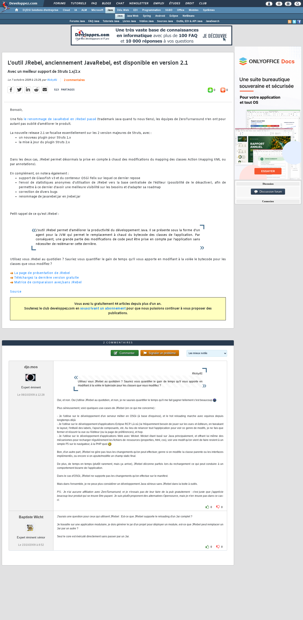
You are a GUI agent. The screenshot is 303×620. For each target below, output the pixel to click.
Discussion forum (270, 191)
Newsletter (138, 3)
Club (203, 3)
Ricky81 (52, 80)
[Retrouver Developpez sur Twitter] (294, 21)
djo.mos (31, 367)
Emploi (158, 3)
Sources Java (165, 21)
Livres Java (129, 21)
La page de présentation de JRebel (42, 273)
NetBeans (189, 16)
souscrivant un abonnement (103, 309)
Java (110, 10)
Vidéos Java (146, 21)
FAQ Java (93, 21)
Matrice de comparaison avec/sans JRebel (48, 282)
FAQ (94, 3)
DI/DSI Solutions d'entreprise (40, 10)
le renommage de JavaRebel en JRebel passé (60, 119)
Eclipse (173, 16)
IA (75, 10)
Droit (189, 3)
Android (160, 16)
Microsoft (97, 10)
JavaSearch (212, 21)
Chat (120, 3)
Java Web (132, 16)
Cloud (66, 10)
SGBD (169, 10)
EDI (135, 10)
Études (174, 3)
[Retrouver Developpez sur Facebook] (299, 21)
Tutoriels (78, 3)
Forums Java (77, 21)
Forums (59, 3)
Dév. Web (123, 10)
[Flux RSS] (289, 21)
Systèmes (209, 10)
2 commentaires (74, 80)
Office (180, 10)
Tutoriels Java (111, 21)
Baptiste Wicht (31, 517)
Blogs (106, 3)
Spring (147, 16)
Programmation (151, 10)
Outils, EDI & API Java (189, 21)
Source (15, 292)
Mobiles (194, 10)
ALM (84, 10)
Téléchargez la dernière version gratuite (46, 278)
